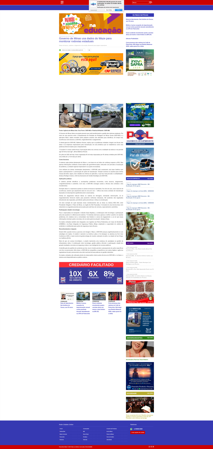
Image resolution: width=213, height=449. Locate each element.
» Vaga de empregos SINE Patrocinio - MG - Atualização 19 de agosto (138, 185)
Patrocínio (61, 437)
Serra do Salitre (110, 437)
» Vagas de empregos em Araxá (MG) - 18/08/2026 (140, 191)
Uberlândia (109, 439)
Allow (118, 10)
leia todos (150, 243)
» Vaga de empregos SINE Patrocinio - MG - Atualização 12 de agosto (138, 208)
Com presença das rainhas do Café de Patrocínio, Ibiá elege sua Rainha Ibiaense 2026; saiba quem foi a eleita (139, 44)
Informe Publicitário (132, 38)
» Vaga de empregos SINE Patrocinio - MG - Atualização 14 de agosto (138, 196)
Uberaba (85, 439)
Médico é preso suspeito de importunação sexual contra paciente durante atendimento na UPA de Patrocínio (140, 27)
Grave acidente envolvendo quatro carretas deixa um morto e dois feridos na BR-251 (98, 307)
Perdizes (85, 437)
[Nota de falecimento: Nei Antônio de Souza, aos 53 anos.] (67, 296)
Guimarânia (62, 431)
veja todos (150, 337)
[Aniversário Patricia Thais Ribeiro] (140, 349)
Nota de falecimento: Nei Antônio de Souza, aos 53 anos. (66, 305)
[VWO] (97, 10)
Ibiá (84, 431)
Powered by (93, 10)
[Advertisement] (91, 89)
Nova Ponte (86, 434)
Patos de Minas (110, 434)
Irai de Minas (109, 431)
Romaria (61, 439)
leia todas (150, 178)
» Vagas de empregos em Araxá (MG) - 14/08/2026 (140, 203)
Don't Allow (109, 10)
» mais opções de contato (137, 432)
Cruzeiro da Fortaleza (111, 428)
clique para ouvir (140, 144)
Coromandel (86, 428)
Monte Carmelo (63, 434)
